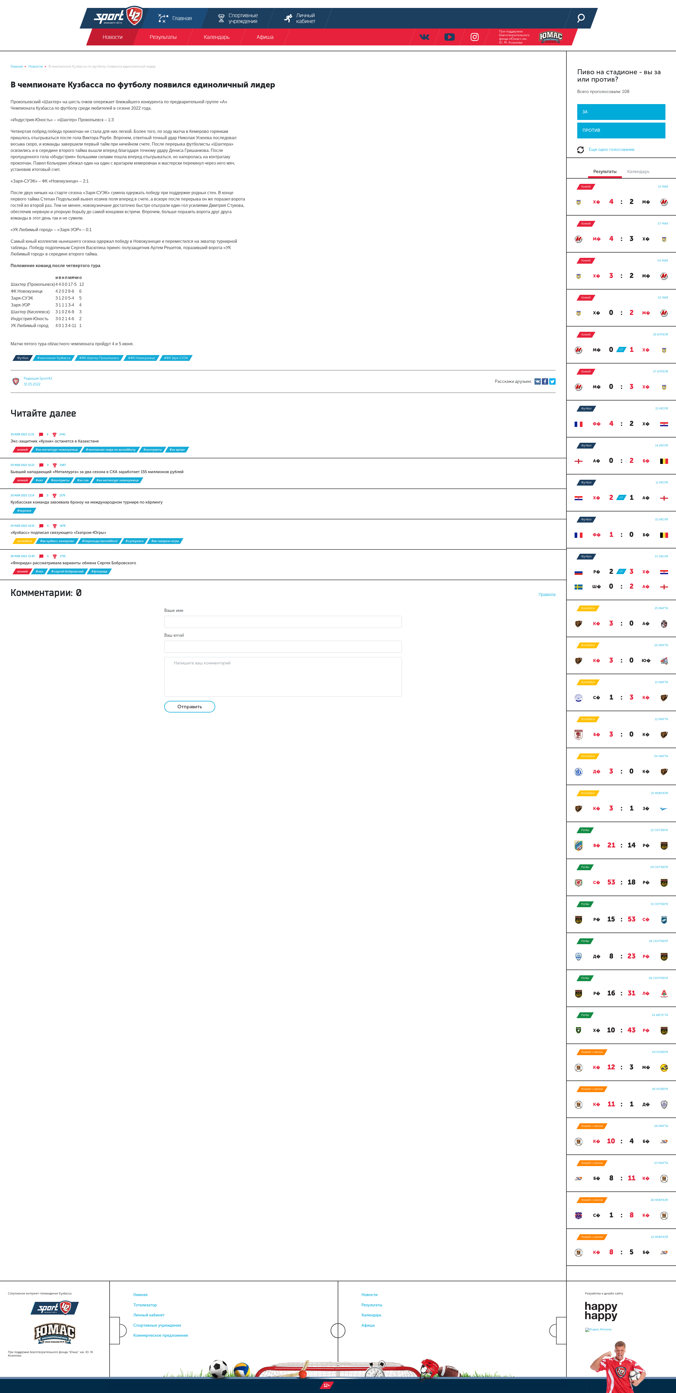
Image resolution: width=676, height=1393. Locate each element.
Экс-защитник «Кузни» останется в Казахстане (55, 441)
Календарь (371, 1315)
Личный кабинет (149, 1315)
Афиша (368, 1325)
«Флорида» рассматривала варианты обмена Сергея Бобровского (73, 563)
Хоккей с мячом (592, 1052)
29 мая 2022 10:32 (23, 526)
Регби (585, 830)
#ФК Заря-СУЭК (176, 358)
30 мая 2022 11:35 (22, 434)
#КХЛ (39, 480)
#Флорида (99, 571)
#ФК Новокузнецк (141, 358)
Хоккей (22, 449)
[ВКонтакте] (537, 381)
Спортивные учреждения (157, 1325)
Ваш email (174, 635)
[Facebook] (545, 381)
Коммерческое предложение (160, 1335)
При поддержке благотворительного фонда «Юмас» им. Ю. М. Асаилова (514, 37)
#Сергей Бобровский (67, 571)
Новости (370, 1294)
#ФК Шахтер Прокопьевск (99, 358)
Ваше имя (173, 610)
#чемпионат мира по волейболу (110, 449)
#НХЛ (39, 571)
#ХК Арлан (177, 449)
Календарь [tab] (638, 171)
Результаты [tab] (605, 171)
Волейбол (24, 541)
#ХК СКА (82, 480)
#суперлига (134, 541)
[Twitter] (552, 381)
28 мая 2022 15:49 (23, 556)
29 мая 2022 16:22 (23, 465)
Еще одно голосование (611, 149)
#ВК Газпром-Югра (165, 541)
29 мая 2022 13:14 (22, 495)
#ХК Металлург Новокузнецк (57, 449)
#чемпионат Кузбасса (53, 358)
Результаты (372, 1305)
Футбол (22, 358)
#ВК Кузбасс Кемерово (57, 541)
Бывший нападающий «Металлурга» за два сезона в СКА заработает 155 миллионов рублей (97, 471)
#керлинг (24, 511)
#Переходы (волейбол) (100, 541)
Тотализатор (145, 1305)
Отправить (189, 707)
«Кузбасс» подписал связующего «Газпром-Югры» (58, 532)
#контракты (152, 449)
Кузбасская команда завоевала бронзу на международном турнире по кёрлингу (87, 502)
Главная (140, 1294)
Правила (547, 594)
